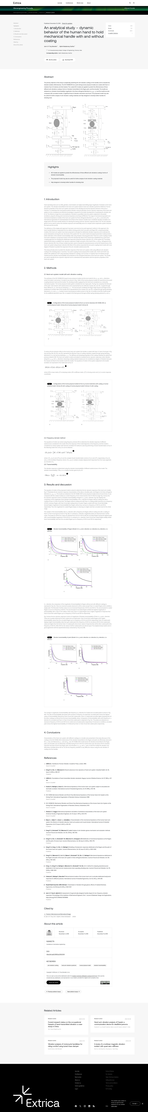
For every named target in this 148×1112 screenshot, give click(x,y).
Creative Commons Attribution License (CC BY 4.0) (84, 976)
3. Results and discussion (20, 34)
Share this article (53, 982)
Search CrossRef (50, 766)
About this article (18, 44)
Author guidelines (79, 1086)
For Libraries (109, 1074)
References (16, 39)
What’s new (80, 3)
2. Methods (16, 31)
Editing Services (110, 1080)
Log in (76, 1088)
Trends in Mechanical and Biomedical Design (58, 914)
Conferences (69, 3)
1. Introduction (17, 28)
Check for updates (67, 23)
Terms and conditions (111, 1083)
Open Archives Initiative (112, 1077)
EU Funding (109, 1088)
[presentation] (91, 91)
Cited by (15, 42)
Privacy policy (109, 1086)
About (88, 3)
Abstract (15, 23)
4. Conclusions (17, 36)
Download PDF (69, 59)
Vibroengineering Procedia (23, 8)
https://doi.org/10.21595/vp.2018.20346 (55, 954)
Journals (60, 3)
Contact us (78, 1083)
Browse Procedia (33, 12)
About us (77, 1080)
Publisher (48, 774)
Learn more (114, 1106)
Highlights (16, 26)
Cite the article (52, 59)
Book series (78, 1077)
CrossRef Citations (113, 33)
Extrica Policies (110, 1071)
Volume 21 (41, 12)
